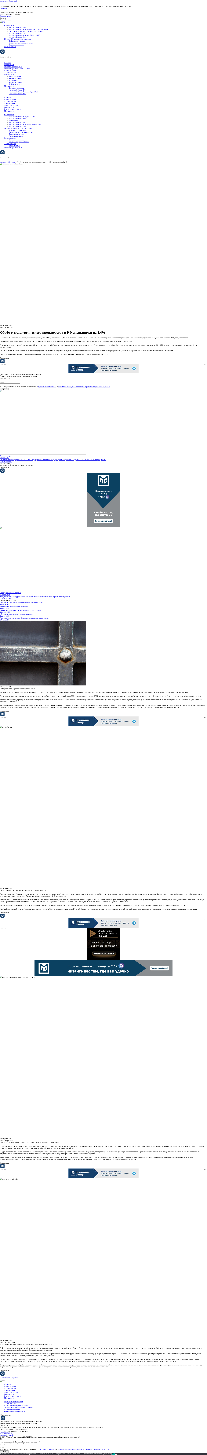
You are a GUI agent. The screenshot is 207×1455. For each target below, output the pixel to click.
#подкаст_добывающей (8, 1)
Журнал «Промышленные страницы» (18, 39)
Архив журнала (10, 144)
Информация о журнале (17, 41)
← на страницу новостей (9, 1377)
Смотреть (3, 8)
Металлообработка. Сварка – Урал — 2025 (24, 35)
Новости (7, 63)
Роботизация (9, 65)
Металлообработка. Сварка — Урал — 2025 (25, 124)
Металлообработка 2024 (17, 37)
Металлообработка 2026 (17, 27)
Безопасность (13, 80)
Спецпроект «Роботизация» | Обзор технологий (26, 31)
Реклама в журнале (16, 136)
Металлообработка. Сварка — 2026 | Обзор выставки (28, 29)
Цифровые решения (16, 84)
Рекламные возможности (13, 1402)
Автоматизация (10, 72)
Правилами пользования (47, 387)
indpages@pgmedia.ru (7, 1435)
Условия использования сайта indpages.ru (19, 1407)
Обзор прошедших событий (19, 142)
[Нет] (116, 1454)
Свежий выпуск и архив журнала (21, 43)
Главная (3, 162)
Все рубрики (9, 74)
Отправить (4, 389)
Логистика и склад (15, 78)
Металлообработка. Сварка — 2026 (17, 69)
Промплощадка (10, 70)
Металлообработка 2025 (17, 33)
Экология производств (17, 82)
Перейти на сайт (6, 16)
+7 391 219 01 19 (6, 1433)
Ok (113, 1454)
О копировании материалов (14, 1411)
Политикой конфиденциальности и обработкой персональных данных (84, 387)
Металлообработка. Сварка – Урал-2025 (23, 92)
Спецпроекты (9, 25)
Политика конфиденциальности (16, 1405)
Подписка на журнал (16, 45)
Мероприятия (9, 86)
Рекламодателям (10, 47)
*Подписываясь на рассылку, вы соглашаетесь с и (56, 387)
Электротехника (15, 76)
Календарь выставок (16, 88)
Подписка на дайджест (12, 1409)
